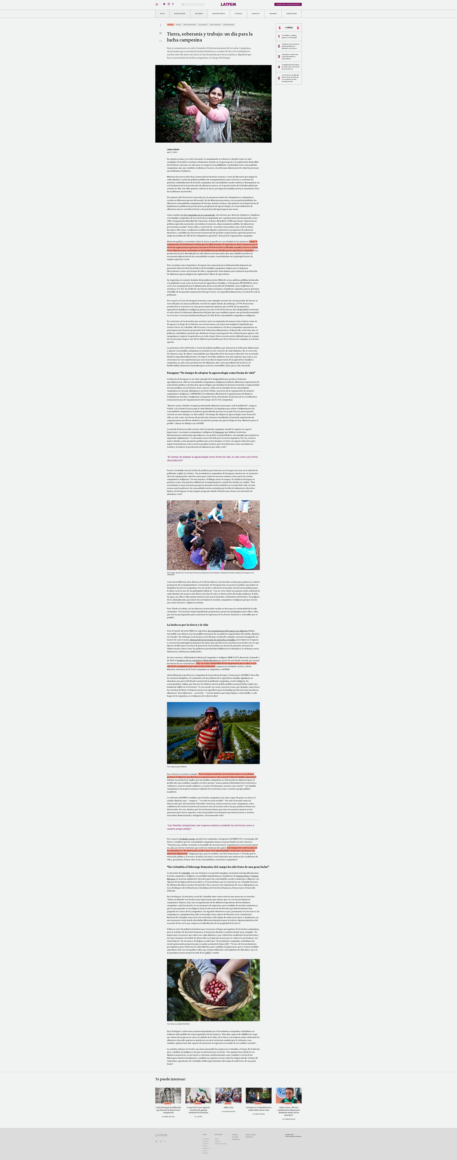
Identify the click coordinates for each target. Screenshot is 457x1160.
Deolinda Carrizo (187, 839)
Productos (256, 13)
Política (205, 1146)
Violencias (206, 1139)
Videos (217, 1139)
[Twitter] (164, 4)
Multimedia (199, 13)
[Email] (160, 41)
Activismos (170, 24)
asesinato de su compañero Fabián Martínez (197, 660)
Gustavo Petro (242, 876)
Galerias (217, 1141)
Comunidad (273, 13)
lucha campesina (202, 24)
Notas (162, 13)
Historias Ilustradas (221, 1144)
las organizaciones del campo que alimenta (228, 630)
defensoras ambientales (190, 24)
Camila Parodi (173, 149)
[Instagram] (169, 4)
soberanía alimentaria (228, 24)
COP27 (208, 952)
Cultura (205, 1151)
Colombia (185, 873)
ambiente (178, 24)
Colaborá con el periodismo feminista (288, 4)
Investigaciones (179, 13)
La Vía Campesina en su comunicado (198, 215)
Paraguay (219, 432)
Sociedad (205, 1141)
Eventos (235, 1135)
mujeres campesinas (215, 24)
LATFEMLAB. (238, 13)
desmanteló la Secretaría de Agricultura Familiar (213, 639)
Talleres (235, 1137)
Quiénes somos (291, 13)
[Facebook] (173, 4)
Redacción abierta (218, 13)
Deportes (205, 1153)
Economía (206, 1144)
